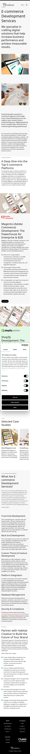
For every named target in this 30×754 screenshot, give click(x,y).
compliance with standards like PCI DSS (12, 614)
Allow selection (15, 402)
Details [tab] (15, 349)
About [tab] (24, 349)
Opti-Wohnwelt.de (8, 723)
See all (8, 731)
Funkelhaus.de (7, 729)
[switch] (26, 381)
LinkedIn (8, 742)
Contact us (22, 726)
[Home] (8, 4)
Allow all (15, 397)
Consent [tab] (5, 349)
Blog (22, 723)
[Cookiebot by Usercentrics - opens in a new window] (21, 345)
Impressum (22, 731)
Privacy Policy (22, 729)
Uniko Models (8, 726)
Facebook (8, 739)
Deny (15, 407)
